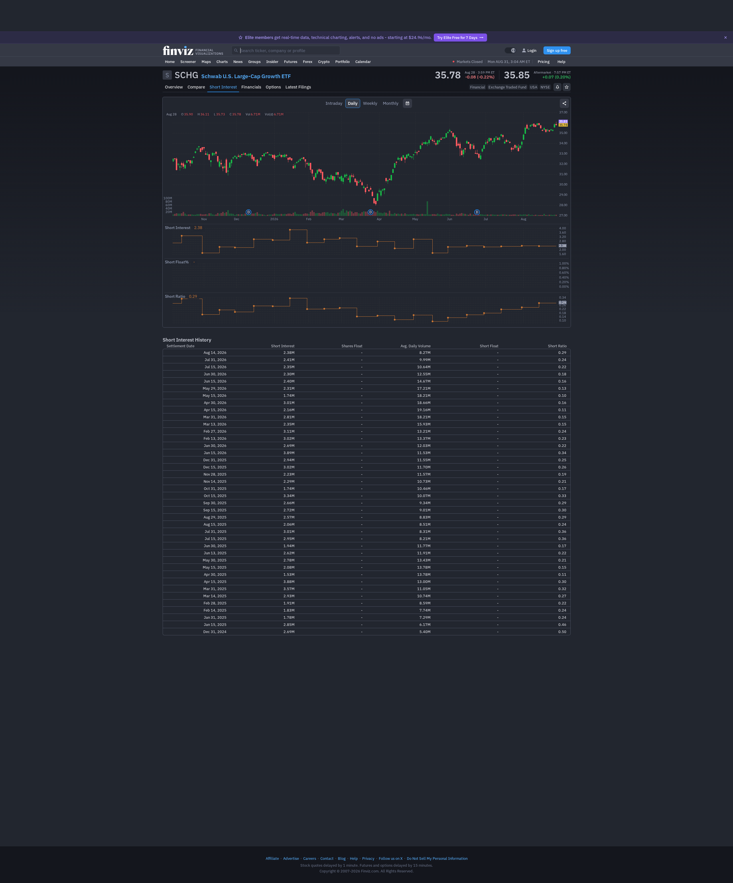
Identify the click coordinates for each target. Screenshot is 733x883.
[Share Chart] (564, 103)
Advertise (291, 858)
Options (273, 87)
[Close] (725, 37)
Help (561, 61)
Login (532, 50)
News (238, 61)
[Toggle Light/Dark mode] (511, 50)
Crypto (324, 61)
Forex (307, 61)
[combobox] (285, 50)
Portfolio (342, 61)
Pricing (543, 61)
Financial (477, 87)
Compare (196, 87)
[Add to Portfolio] (567, 87)
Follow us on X (391, 858)
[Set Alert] (557, 87)
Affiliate (272, 858)
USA (533, 87)
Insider (272, 61)
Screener (188, 61)
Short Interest (223, 87)
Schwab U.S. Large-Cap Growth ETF (246, 76)
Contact (327, 858)
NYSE (545, 87)
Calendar (363, 61)
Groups (254, 61)
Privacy (368, 858)
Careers (309, 858)
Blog (342, 858)
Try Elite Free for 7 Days (457, 37)
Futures (290, 61)
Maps (206, 61)
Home (170, 61)
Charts (222, 61)
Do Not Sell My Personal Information (437, 858)
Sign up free (557, 50)
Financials (251, 87)
